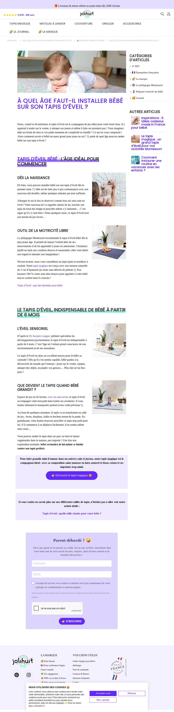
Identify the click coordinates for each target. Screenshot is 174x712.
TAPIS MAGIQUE (19, 24)
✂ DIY (136, 66)
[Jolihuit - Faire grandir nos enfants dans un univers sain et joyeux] (87, 14)
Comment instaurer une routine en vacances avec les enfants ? (146, 163)
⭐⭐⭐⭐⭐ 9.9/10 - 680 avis (18, 15)
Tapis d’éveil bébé (37, 159)
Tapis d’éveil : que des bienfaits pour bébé (39, 285)
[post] (135, 120)
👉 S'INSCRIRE (72, 621)
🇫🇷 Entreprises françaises (145, 72)
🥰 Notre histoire (48, 661)
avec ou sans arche (58, 397)
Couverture (84, 24)
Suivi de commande (81, 669)
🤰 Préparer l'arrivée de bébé (147, 91)
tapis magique (40, 265)
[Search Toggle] (162, 14)
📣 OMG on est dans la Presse (53, 678)
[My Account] (169, 14)
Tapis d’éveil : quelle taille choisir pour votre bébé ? (71, 513)
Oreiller (108, 24)
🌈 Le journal (19, 32)
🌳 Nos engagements (49, 674)
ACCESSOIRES (132, 24)
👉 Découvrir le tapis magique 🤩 (71, 475)
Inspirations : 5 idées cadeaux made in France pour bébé (148, 123)
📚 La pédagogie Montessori (147, 85)
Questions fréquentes (81, 678)
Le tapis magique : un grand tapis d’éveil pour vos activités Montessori (146, 142)
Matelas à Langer (52, 24)
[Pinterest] (16, 675)
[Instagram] (28, 675)
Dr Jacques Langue (39, 336)
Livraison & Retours (81, 674)
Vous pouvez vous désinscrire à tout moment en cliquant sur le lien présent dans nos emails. (70, 595)
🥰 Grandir (138, 98)
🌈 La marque (48, 32)
